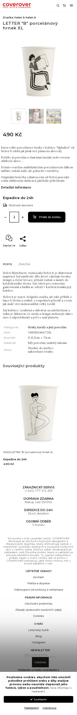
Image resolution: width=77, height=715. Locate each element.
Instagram (38, 642)
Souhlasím (40, 699)
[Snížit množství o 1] (5, 217)
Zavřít (66, 252)
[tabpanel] (38, 424)
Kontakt (38, 577)
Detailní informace (16, 187)
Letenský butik (38, 630)
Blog (39, 636)
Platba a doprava (38, 583)
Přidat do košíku (50, 217)
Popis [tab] (7, 264)
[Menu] (71, 5)
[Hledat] (58, 5)
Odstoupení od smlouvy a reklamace (38, 589)
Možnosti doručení (21, 205)
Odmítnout (49, 707)
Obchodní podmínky (39, 603)
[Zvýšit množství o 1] (22, 217)
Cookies (38, 616)
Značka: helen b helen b (19, 17)
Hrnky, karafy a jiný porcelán (47, 327)
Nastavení (31, 708)
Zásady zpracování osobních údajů (38, 609)
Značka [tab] (24, 264)
